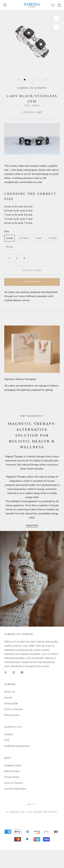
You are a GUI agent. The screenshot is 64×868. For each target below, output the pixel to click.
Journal (8, 697)
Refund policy (11, 715)
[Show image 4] (36, 79)
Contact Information (15, 788)
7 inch (38, 238)
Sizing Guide (11, 703)
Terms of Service (13, 709)
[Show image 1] (24, 79)
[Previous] (17, 79)
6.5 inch (24, 238)
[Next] (46, 79)
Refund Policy (12, 771)
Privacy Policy (11, 777)
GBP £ (30, 804)
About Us (9, 691)
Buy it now (32, 282)
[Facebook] (5, 672)
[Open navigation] (5, 5)
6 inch (9, 238)
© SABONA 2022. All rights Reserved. (32, 812)
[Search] (53, 5)
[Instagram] (13, 672)
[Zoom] (56, 18)
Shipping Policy (12, 765)
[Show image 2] (28, 79)
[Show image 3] (32, 79)
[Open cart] (59, 5)
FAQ (6, 740)
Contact (8, 734)
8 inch (9, 246)
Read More (32, 525)
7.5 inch (52, 238)
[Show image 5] (39, 79)
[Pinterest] (22, 672)
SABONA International (17, 746)
